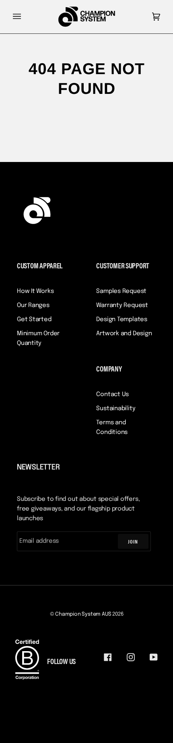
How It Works (35, 291)
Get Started (34, 319)
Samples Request (121, 291)
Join (133, 541)
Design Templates (121, 319)
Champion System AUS (83, 614)
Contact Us (112, 394)
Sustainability (115, 408)
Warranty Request (122, 305)
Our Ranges (33, 305)
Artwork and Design (124, 333)
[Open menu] (25, 16)
